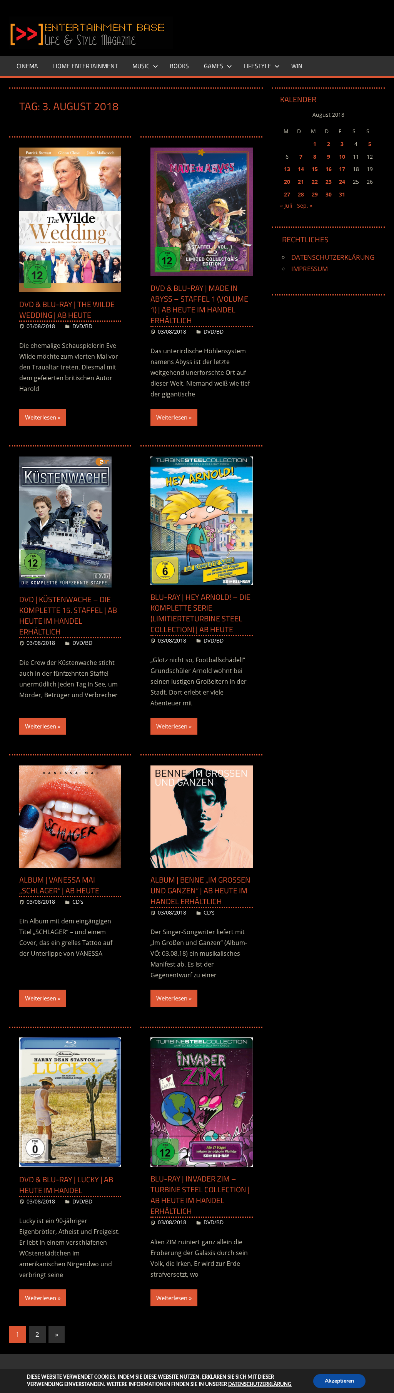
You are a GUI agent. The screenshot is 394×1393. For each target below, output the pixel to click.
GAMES (214, 65)
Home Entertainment (85, 65)
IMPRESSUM (309, 268)
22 (315, 181)
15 (315, 169)
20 (287, 181)
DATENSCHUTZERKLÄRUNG (332, 257)
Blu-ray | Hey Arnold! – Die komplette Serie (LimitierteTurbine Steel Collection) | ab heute (200, 613)
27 (287, 194)
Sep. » (304, 205)
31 (342, 194)
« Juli (286, 205)
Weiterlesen (40, 417)
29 (315, 194)
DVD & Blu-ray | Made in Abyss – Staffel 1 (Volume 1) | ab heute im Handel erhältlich (199, 304)
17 (342, 169)
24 (342, 181)
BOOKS (179, 65)
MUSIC (141, 65)
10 (342, 156)
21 (301, 181)
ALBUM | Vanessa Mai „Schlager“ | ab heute (59, 885)
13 (287, 169)
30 (329, 194)
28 (301, 194)
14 (301, 169)
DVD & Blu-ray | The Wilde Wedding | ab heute (67, 309)
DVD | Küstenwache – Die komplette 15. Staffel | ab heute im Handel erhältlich (68, 615)
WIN (296, 65)
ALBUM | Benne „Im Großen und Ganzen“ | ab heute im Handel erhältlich (200, 890)
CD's (77, 901)
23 (329, 181)
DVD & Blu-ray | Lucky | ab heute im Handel (66, 1184)
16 (329, 169)
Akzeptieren (339, 1381)
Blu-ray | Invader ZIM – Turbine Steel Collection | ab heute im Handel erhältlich (200, 1195)
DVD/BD (82, 326)
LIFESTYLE (257, 65)
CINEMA (27, 65)
